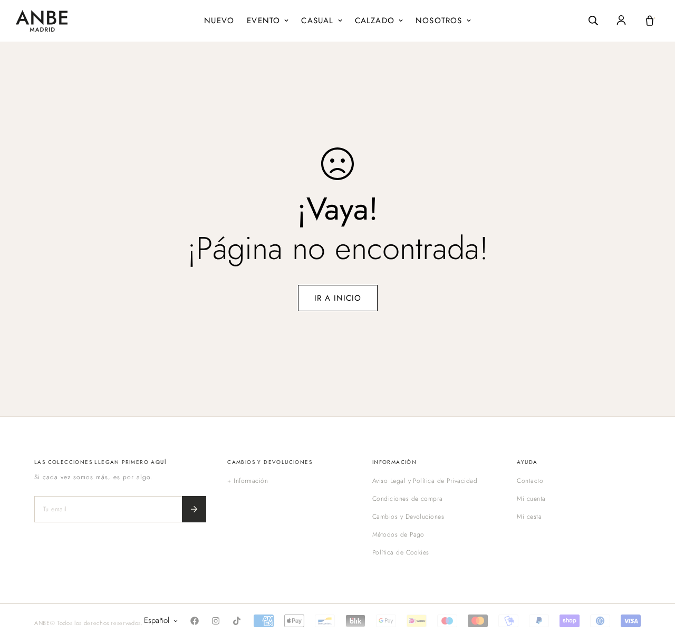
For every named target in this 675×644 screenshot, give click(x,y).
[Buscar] (593, 20)
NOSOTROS (439, 20)
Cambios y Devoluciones (408, 516)
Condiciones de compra (407, 498)
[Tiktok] (237, 621)
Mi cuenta (531, 498)
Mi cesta (529, 516)
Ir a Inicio (337, 298)
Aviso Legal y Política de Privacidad (424, 481)
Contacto (530, 481)
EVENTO (263, 20)
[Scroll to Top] (654, 586)
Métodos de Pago (398, 534)
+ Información (247, 481)
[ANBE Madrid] (42, 21)
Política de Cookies (400, 552)
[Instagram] (215, 621)
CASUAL (317, 20)
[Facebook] (194, 621)
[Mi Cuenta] (621, 20)
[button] (649, 20)
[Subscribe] (194, 509)
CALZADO (374, 20)
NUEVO (219, 20)
